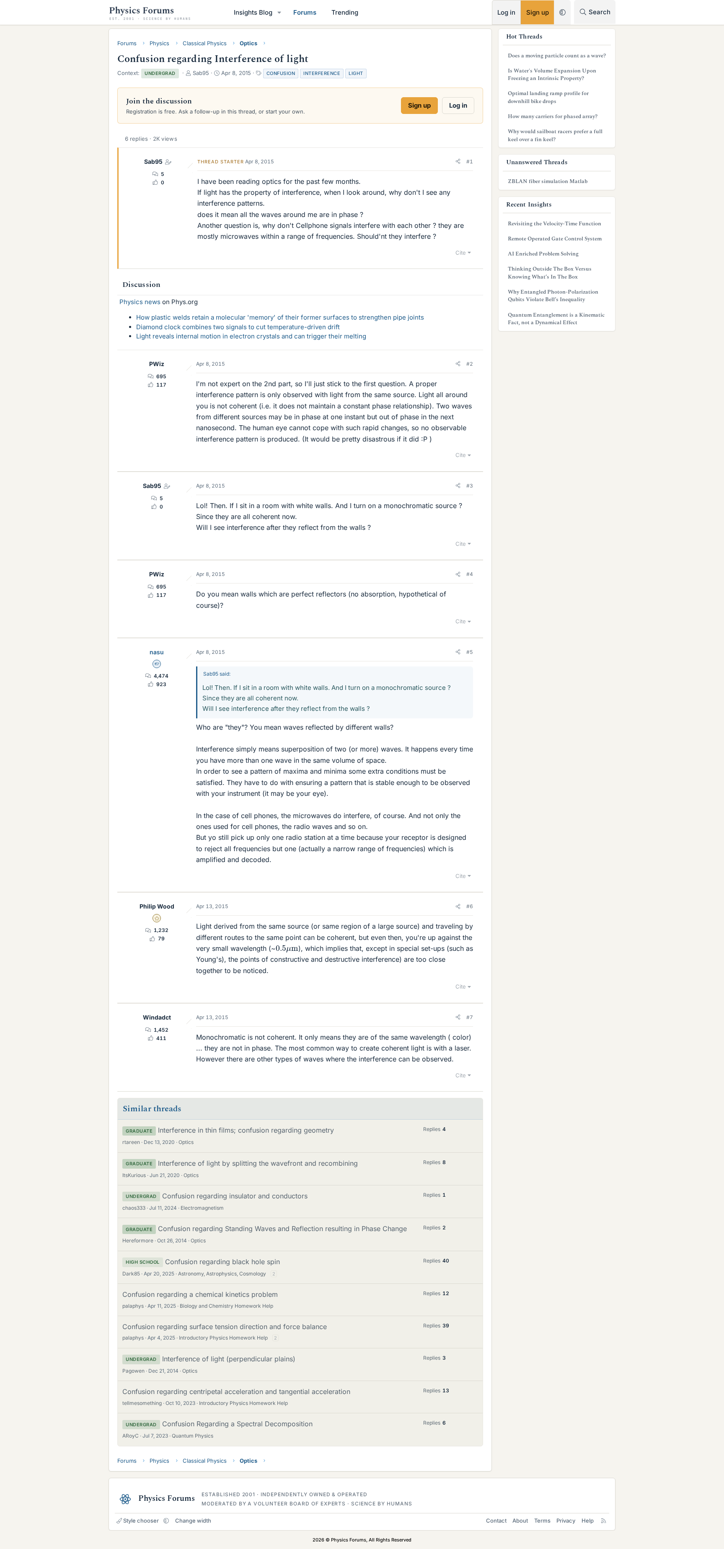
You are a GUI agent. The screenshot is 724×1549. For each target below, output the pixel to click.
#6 (469, 906)
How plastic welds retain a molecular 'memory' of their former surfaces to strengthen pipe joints (280, 317)
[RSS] (603, 1520)
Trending (344, 12)
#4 (469, 574)
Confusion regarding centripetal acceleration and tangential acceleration (236, 1391)
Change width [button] (193, 1520)
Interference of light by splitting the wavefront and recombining (258, 1163)
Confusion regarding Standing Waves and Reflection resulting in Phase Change (282, 1228)
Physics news (139, 302)
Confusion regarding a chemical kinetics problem (200, 1294)
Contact (496, 1520)
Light (356, 73)
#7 (469, 1017)
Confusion (280, 73)
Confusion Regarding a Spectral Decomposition (237, 1424)
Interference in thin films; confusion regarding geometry (246, 1130)
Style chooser (141, 1520)
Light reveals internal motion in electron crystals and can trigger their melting (251, 336)
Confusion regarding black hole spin (222, 1261)
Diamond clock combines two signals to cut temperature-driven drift (238, 327)
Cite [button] (460, 252)
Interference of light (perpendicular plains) (228, 1359)
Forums (304, 12)
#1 (469, 161)
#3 (469, 486)
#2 (469, 364)
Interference (321, 73)
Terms (542, 1520)
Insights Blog (253, 12)
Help (588, 1520)
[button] (279, 12)
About (520, 1520)
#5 (469, 652)
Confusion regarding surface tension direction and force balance (224, 1326)
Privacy (565, 1520)
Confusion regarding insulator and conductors (235, 1196)
